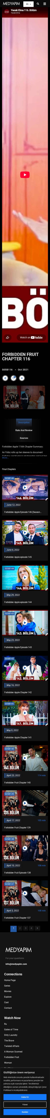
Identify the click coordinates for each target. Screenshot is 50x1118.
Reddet (25, 1112)
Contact (8, 1008)
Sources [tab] (24, 438)
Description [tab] (24, 422)
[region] (25, 1093)
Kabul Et (25, 1097)
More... (5, 457)
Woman (8, 1062)
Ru (5, 1024)
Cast (6, 1002)
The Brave (9, 1040)
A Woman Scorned (13, 1051)
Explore (7, 997)
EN (27, 4)
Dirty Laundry (10, 1035)
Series (7, 985)
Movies (7, 991)
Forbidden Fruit (11, 1057)
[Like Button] (14, 378)
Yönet (25, 1104)
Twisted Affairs (11, 1046)
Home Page (10, 980)
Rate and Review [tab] (23, 430)
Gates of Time (11, 1029)
